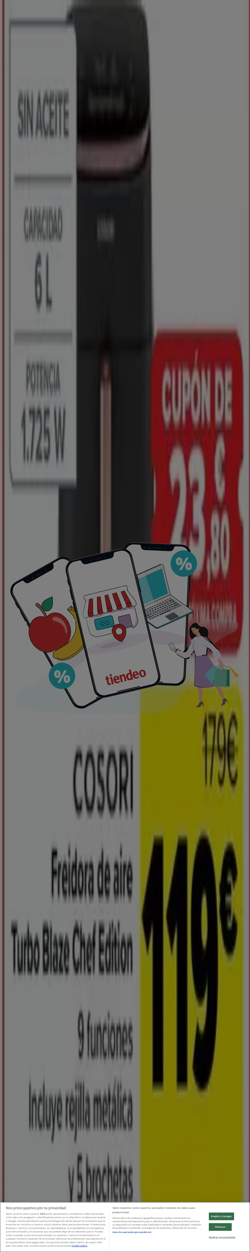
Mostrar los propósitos (222, 1237)
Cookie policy (79, 1245)
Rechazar (220, 1226)
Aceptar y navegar (221, 1216)
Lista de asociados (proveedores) (131, 1232)
